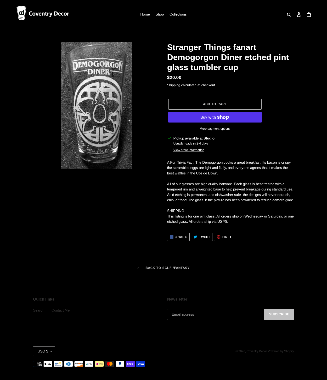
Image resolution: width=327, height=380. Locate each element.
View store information (188, 150)
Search (38, 310)
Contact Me (60, 310)
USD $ (43, 351)
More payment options (215, 128)
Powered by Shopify (281, 351)
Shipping (173, 85)
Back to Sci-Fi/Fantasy (167, 268)
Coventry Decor (257, 351)
